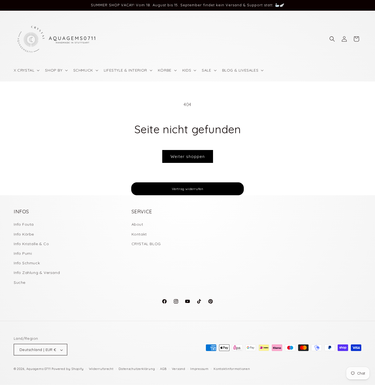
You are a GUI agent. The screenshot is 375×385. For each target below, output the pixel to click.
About (137, 224)
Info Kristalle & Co (31, 243)
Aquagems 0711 (38, 369)
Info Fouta (24, 224)
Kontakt (139, 234)
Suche (20, 282)
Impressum (199, 369)
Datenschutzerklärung (137, 369)
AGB (163, 369)
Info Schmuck (27, 263)
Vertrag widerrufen (187, 189)
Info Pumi (23, 253)
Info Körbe (24, 234)
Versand (178, 369)
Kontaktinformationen (232, 369)
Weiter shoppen (187, 156)
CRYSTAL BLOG (146, 243)
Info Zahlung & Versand (37, 272)
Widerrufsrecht (101, 369)
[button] (26, 70)
